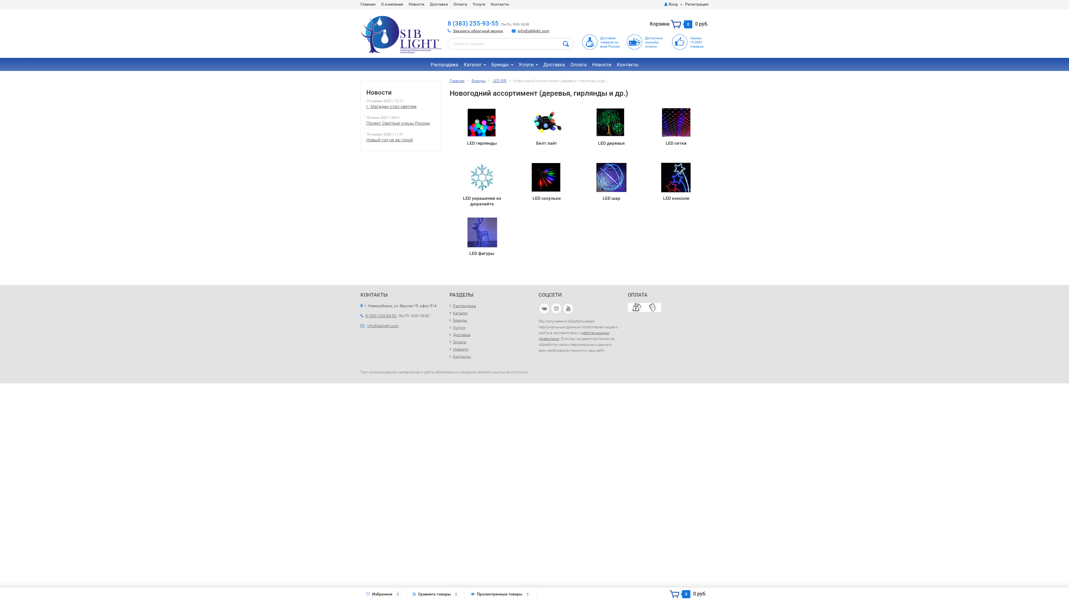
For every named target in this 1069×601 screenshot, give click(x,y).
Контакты (500, 4)
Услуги (479, 4)
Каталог (473, 64)
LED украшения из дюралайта (482, 201)
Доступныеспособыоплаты (654, 42)
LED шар (611, 198)
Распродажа (444, 64)
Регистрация (696, 4)
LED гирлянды (482, 143)
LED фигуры (481, 253)
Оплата (460, 4)
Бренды (500, 64)
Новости (416, 4)
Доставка (439, 4)
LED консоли (676, 198)
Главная (368, 4)
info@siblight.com (533, 31)
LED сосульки (547, 198)
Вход (673, 4)
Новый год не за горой (389, 139)
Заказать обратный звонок (478, 31)
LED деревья (611, 143)
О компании (392, 4)
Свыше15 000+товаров (696, 42)
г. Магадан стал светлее (391, 106)
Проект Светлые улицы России (398, 123)
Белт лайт (546, 143)
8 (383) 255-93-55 (473, 23)
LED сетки (676, 143)
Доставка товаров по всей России (610, 42)
